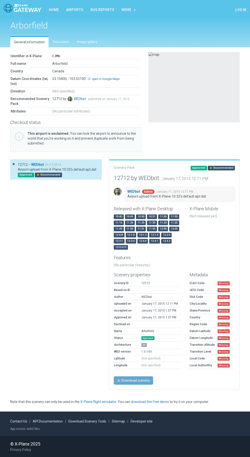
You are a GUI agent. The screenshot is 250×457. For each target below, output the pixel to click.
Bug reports (102, 10)
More (126, 10)
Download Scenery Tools (87, 421)
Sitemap (118, 421)
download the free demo (150, 402)
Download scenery (135, 380)
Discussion (61, 42)
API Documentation (48, 421)
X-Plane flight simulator (98, 402)
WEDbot (80, 99)
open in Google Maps (105, 79)
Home (54, 10)
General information (29, 42)
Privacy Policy (20, 450)
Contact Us (18, 421)
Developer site (142, 421)
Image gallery (87, 42)
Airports (74, 10)
